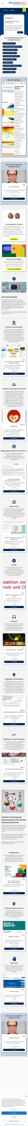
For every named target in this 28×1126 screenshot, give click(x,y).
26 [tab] (12, 554)
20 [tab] (17, 552)
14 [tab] (13, 496)
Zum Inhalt (14, 198)
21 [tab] (19, 552)
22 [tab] (21, 552)
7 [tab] (20, 204)
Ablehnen (14, 1117)
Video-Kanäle (7, 313)
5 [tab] (15, 204)
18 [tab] (13, 552)
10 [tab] (21, 494)
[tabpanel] (14, 185)
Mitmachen (14, 239)
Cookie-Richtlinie (7, 1124)
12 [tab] (26, 494)
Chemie (12, 10)
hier (14, 843)
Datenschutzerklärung (15, 1124)
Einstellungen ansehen (14, 1121)
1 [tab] (7, 204)
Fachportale (5, 10)
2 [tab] (9, 204)
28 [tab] (16, 554)
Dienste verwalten (14, 1109)
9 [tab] (22, 378)
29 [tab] (18, 554)
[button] (26, 1096)
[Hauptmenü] (2, 3)
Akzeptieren (14, 1113)
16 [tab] (17, 496)
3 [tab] (11, 204)
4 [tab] (13, 204)
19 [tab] (15, 552)
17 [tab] (10, 552)
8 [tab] (22, 204)
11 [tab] (23, 494)
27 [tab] (14, 554)
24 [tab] (26, 552)
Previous (1, 185)
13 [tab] (10, 496)
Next (26, 185)
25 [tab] (9, 554)
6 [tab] (17, 204)
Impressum (22, 1124)
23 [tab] (23, 552)
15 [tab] (15, 496)
